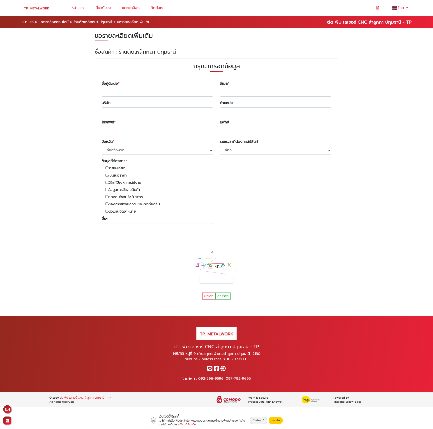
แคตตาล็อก (131, 8)
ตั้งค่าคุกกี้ (258, 420)
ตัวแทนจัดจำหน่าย (122, 211)
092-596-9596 (210, 378)
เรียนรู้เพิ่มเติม (188, 424)
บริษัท (106, 103)
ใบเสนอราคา (117, 175)
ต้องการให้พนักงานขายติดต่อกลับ (134, 204)
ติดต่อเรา (157, 8)
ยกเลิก (208, 296)
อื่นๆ (105, 218)
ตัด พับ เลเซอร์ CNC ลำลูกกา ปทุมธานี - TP (85, 398)
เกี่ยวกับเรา (102, 8)
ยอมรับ (276, 420)
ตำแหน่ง (226, 103)
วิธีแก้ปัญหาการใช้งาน (124, 182)
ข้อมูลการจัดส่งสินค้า (124, 190)
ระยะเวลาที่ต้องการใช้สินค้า (240, 141)
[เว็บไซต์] (223, 369)
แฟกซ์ (224, 122)
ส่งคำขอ (223, 296)
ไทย (401, 8)
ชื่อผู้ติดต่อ (110, 83)
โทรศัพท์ (108, 122)
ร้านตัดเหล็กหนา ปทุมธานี (93, 22)
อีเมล (224, 83)
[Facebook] (216, 369)
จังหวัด (107, 141)
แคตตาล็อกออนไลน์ (54, 22)
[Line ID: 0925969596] (209, 369)
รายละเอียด (116, 168)
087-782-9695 (238, 378)
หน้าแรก (77, 8)
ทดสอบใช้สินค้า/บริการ (125, 197)
